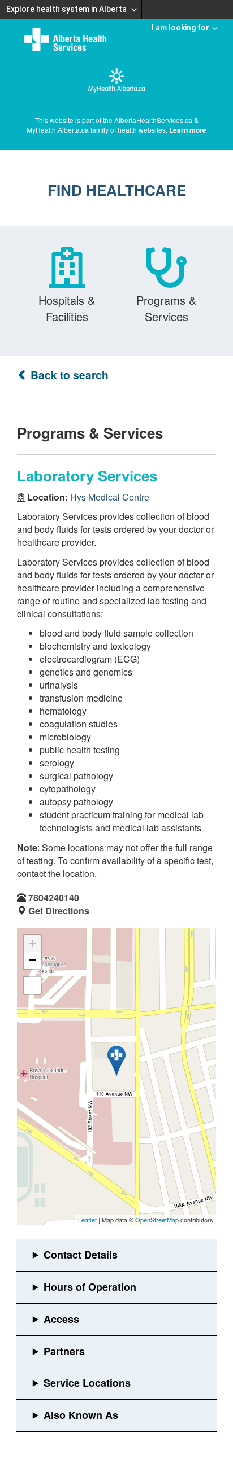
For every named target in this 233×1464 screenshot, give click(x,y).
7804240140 (53, 897)
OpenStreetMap (157, 1219)
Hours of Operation (90, 1286)
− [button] (32, 960)
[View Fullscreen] (32, 985)
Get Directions (58, 910)
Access (61, 1319)
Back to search (68, 375)
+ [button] (32, 943)
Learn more (187, 130)
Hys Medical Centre (109, 496)
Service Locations (87, 1382)
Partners (64, 1351)
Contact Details (81, 1254)
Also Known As (81, 1415)
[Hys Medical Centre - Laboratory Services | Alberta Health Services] (116, 1061)
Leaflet (87, 1219)
